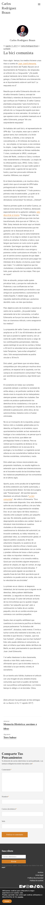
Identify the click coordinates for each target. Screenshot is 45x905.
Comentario (6, 770)
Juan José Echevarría (27, 64)
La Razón (6, 49)
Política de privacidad (35, 878)
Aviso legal (39, 875)
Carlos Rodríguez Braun (9, 8)
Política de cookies (36, 880)
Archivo (40, 872)
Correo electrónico (9, 809)
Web (3, 821)
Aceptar (6, 901)
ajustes (20, 897)
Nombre (5, 797)
